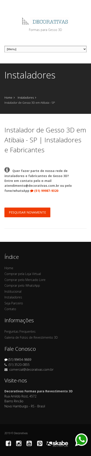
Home (8, 97)
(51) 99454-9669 (19, 359)
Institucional (12, 291)
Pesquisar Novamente (27, 212)
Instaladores (26, 97)
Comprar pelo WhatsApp (22, 285)
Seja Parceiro (13, 303)
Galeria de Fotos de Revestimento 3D (31, 337)
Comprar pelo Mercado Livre (25, 280)
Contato (10, 309)
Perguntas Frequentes (20, 331)
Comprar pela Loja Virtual (22, 274)
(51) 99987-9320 (46, 191)
